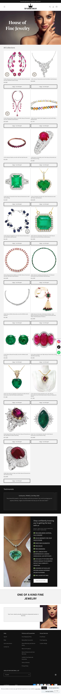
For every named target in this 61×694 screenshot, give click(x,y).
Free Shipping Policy (27, 636)
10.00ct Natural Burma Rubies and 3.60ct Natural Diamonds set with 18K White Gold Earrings (17, 80)
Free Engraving (43, 640)
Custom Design (43, 643)
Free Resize (42, 636)
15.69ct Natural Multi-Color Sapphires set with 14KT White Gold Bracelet (43, 119)
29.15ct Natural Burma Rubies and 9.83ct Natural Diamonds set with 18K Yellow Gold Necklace (17, 275)
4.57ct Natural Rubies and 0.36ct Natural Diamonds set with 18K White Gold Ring (44, 355)
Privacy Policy (25, 666)
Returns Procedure (26, 648)
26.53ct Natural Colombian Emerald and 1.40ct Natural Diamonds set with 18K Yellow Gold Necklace (43, 236)
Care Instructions (8, 643)
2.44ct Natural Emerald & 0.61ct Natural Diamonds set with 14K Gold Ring (16, 197)
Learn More (38, 689)
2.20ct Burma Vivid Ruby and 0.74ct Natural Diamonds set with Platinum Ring (43, 158)
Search (5, 636)
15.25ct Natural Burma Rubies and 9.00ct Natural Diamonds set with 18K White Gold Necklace (17, 119)
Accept (44, 687)
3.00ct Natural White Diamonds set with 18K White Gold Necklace (16, 315)
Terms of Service (26, 662)
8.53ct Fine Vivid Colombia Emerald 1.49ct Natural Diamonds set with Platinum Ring (42, 435)
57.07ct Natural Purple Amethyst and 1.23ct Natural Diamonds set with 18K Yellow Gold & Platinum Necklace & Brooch (43, 395)
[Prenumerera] (28, 674)
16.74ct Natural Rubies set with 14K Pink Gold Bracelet (15, 157)
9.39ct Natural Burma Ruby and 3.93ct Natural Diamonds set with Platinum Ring (17, 474)
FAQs (5, 640)
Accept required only (54, 687)
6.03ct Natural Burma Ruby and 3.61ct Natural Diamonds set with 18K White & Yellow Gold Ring (17, 435)
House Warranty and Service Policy (28, 644)
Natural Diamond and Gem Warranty (28, 653)
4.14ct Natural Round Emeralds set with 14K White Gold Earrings (16, 355)
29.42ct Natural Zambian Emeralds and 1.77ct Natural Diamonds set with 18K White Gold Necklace (42, 275)
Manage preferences (50, 691)
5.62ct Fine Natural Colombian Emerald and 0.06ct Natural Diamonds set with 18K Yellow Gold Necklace (16, 394)
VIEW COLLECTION (41, 580)
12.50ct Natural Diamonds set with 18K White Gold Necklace (44, 79)
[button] (4, 6)
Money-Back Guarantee (27, 640)
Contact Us (6, 646)
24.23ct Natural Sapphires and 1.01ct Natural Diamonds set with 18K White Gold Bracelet (17, 236)
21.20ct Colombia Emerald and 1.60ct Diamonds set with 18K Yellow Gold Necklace (43, 197)
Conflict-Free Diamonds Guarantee (27, 658)
